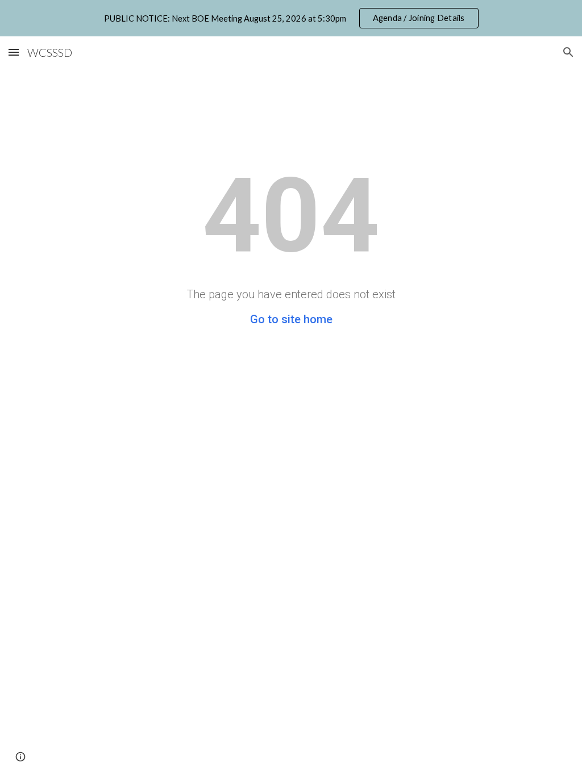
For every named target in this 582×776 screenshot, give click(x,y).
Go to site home (291, 319)
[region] (291, 18)
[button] (13, 52)
